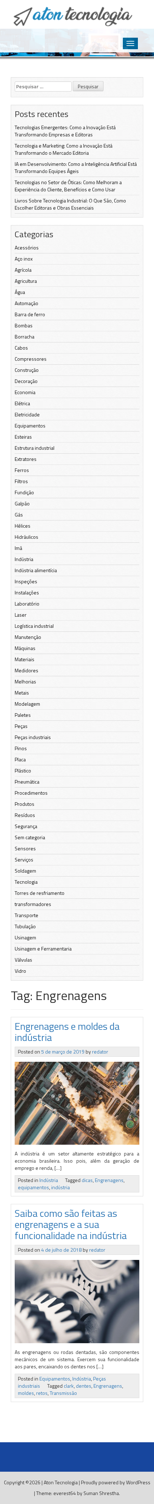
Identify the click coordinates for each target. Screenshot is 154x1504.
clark (69, 1385)
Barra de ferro (30, 314)
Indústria (24, 559)
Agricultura (26, 281)
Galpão (22, 503)
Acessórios (27, 247)
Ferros (22, 470)
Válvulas (23, 959)
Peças (21, 726)
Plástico (23, 770)
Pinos (21, 748)
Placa (20, 759)
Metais (22, 692)
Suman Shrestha (101, 1493)
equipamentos (33, 1187)
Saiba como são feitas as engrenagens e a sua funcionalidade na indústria (71, 1224)
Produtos (24, 804)
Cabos (21, 347)
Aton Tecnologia (61, 1482)
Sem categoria (30, 837)
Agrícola (23, 270)
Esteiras (23, 436)
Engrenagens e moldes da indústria (67, 1031)
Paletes (23, 715)
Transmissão (63, 1393)
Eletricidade (27, 414)
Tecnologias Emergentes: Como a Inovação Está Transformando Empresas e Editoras (65, 130)
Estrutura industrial (34, 448)
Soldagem (25, 870)
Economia (25, 392)
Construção (27, 370)
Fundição (24, 492)
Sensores (25, 848)
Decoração (26, 381)
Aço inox (24, 258)
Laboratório (27, 603)
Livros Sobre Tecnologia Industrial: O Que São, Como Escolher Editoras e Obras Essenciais (70, 204)
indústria (60, 1187)
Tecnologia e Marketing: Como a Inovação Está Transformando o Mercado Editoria (63, 149)
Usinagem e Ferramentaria (43, 948)
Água (20, 292)
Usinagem (25, 937)
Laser (21, 614)
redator (100, 1051)
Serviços (24, 859)
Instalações (27, 592)
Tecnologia (26, 882)
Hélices (22, 525)
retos (42, 1393)
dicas (87, 1180)
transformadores (33, 904)
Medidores (26, 670)
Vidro (20, 971)
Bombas (24, 325)
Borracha (24, 336)
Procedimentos (31, 793)
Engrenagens (109, 1180)
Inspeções (26, 581)
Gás (19, 514)
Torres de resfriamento (39, 893)
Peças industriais (33, 737)
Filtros (21, 481)
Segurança (26, 826)
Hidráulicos (26, 537)
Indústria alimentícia (36, 570)
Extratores (26, 459)
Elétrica (22, 403)
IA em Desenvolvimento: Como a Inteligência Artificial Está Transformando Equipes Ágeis (76, 167)
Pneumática (27, 781)
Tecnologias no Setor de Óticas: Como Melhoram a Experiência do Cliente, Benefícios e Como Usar (68, 185)
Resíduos (25, 815)
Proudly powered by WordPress (115, 1482)
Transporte (26, 915)
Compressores (31, 359)
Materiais (24, 659)
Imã (18, 548)
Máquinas (25, 648)
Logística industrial (34, 626)
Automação (26, 303)
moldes (26, 1393)
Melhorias (25, 681)
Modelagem (27, 703)
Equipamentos (30, 425)
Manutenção (28, 637)
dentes (83, 1385)
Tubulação (25, 926)
